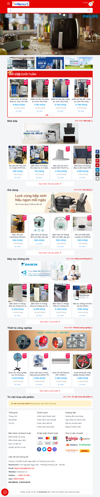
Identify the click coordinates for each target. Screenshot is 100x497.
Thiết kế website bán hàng (61, 492)
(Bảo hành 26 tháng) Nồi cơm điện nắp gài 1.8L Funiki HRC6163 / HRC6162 (39, 236)
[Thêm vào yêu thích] (12, 88)
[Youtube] (49, 449)
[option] (50, 34)
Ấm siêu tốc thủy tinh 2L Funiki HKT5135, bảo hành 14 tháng (17, 167)
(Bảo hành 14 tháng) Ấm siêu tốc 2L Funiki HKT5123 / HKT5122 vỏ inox (39, 167)
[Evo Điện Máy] (50, 34)
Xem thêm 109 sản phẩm (49, 184)
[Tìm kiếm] (89, 10)
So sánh (19, 111)
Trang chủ (13, 416)
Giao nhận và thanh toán (75, 420)
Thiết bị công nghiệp (19, 327)
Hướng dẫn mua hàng (74, 416)
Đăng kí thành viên (73, 427)
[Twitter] (44, 449)
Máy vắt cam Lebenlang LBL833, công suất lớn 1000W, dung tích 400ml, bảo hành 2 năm (18, 236)
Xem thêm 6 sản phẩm (49, 391)
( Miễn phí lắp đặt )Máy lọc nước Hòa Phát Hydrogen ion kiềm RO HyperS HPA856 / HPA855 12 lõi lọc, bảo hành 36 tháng (39, 100)
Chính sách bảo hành (45, 427)
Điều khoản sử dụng (17, 437)
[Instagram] (54, 449)
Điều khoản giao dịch (17, 440)
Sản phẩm (13, 420)
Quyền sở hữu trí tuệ (17, 447)
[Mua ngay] (69, 88)
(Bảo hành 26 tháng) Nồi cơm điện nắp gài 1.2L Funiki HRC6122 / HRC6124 (61, 236)
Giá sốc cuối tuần (22, 74)
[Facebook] (39, 449)
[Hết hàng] (71, 154)
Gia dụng (12, 189)
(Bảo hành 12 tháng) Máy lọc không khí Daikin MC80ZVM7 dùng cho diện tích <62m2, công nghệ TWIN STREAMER (61, 305)
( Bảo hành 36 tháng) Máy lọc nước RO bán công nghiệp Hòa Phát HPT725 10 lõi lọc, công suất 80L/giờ (18, 100)
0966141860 (18, 479)
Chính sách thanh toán (46, 416)
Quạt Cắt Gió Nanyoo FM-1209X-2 (60, 374)
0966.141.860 (24, 475)
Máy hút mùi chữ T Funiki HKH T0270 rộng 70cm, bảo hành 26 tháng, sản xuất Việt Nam (60, 167)
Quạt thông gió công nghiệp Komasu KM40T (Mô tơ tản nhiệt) (82, 374)
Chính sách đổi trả (44, 423)
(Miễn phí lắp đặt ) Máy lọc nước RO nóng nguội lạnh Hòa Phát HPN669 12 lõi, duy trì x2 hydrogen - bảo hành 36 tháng (81, 100)
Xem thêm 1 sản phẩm (49, 322)
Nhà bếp (12, 121)
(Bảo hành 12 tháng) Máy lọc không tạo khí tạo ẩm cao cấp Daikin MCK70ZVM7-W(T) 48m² (39, 305)
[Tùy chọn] (28, 88)
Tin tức (11, 423)
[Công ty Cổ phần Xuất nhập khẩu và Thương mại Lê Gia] (20, 3)
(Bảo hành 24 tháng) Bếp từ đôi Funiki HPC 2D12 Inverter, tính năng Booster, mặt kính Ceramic (82, 167)
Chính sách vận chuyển (46, 420)
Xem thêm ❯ (84, 121)
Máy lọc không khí (18, 258)
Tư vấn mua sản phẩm (20, 397)
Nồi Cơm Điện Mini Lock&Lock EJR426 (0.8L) (82, 236)
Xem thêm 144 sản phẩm (49, 253)
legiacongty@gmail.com (24, 468)
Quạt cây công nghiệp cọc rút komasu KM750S (17, 374)
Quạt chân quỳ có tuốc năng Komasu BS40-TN (39, 374)
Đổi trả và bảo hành (73, 423)
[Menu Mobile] (8, 3)
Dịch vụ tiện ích (15, 444)
